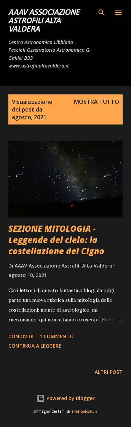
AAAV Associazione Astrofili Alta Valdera (44, 21)
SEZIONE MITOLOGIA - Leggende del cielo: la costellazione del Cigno (56, 240)
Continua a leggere (34, 345)
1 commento (56, 336)
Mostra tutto (96, 102)
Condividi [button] (21, 336)
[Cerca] (101, 12)
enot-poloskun (84, 411)
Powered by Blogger (70, 398)
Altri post (109, 372)
